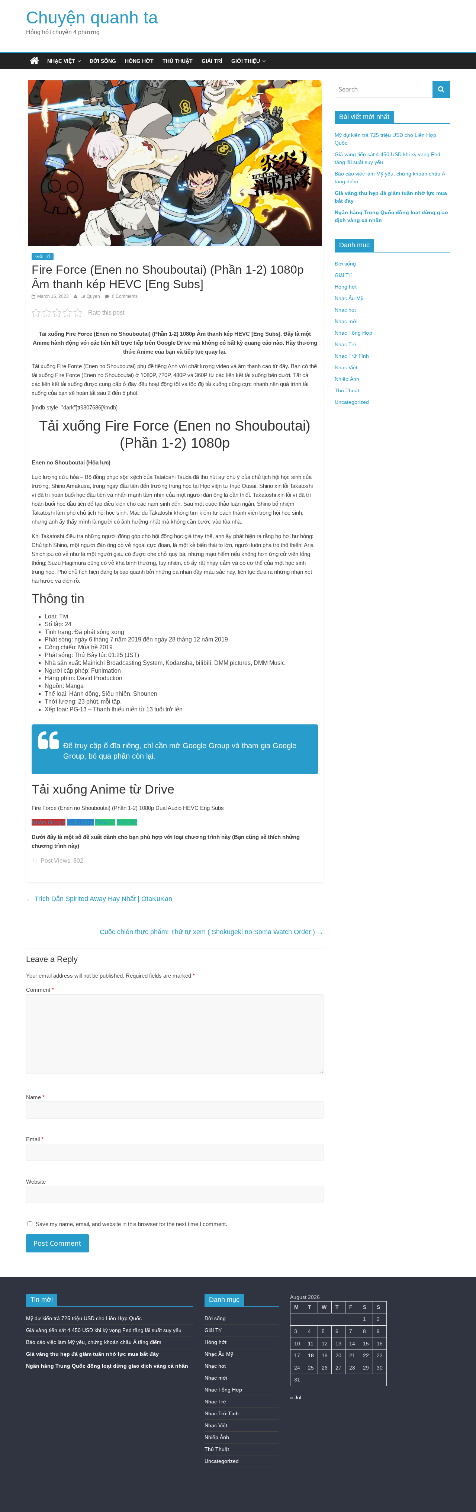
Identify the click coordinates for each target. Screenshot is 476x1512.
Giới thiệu (245, 61)
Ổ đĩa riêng (80, 822)
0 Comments (124, 296)
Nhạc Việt (61, 61)
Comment (40, 990)
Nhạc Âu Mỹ (349, 298)
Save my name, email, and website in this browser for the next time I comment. (131, 1224)
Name (35, 1097)
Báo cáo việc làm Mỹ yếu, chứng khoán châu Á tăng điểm (93, 1342)
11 (310, 1344)
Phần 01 (105, 822)
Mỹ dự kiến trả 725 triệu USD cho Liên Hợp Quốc (84, 1318)
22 (366, 1355)
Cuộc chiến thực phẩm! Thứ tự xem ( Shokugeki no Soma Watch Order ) (212, 932)
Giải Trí (212, 61)
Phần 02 (127, 822)
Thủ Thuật (178, 61)
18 (311, 1355)
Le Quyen (90, 296)
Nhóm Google (48, 822)
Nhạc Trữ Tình (352, 356)
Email (35, 1139)
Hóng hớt (139, 61)
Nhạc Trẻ (345, 344)
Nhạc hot (345, 310)
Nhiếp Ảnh (347, 379)
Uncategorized (352, 402)
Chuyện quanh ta (92, 17)
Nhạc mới (346, 321)
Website (36, 1181)
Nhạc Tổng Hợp (353, 333)
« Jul (295, 1397)
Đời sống (103, 61)
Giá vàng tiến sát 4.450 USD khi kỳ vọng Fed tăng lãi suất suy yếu (103, 1330)
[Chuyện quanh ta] (34, 61)
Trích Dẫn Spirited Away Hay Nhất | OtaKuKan (99, 899)
